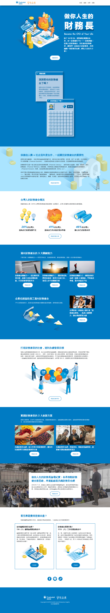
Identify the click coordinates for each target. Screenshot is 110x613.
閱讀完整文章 (55, 236)
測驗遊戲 (42, 73)
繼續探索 (55, 58)
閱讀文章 (28, 285)
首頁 (80, 3)
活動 (93, 3)
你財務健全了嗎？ (56, 101)
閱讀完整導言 (55, 183)
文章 (89, 3)
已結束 (34, 565)
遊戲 (85, 3)
